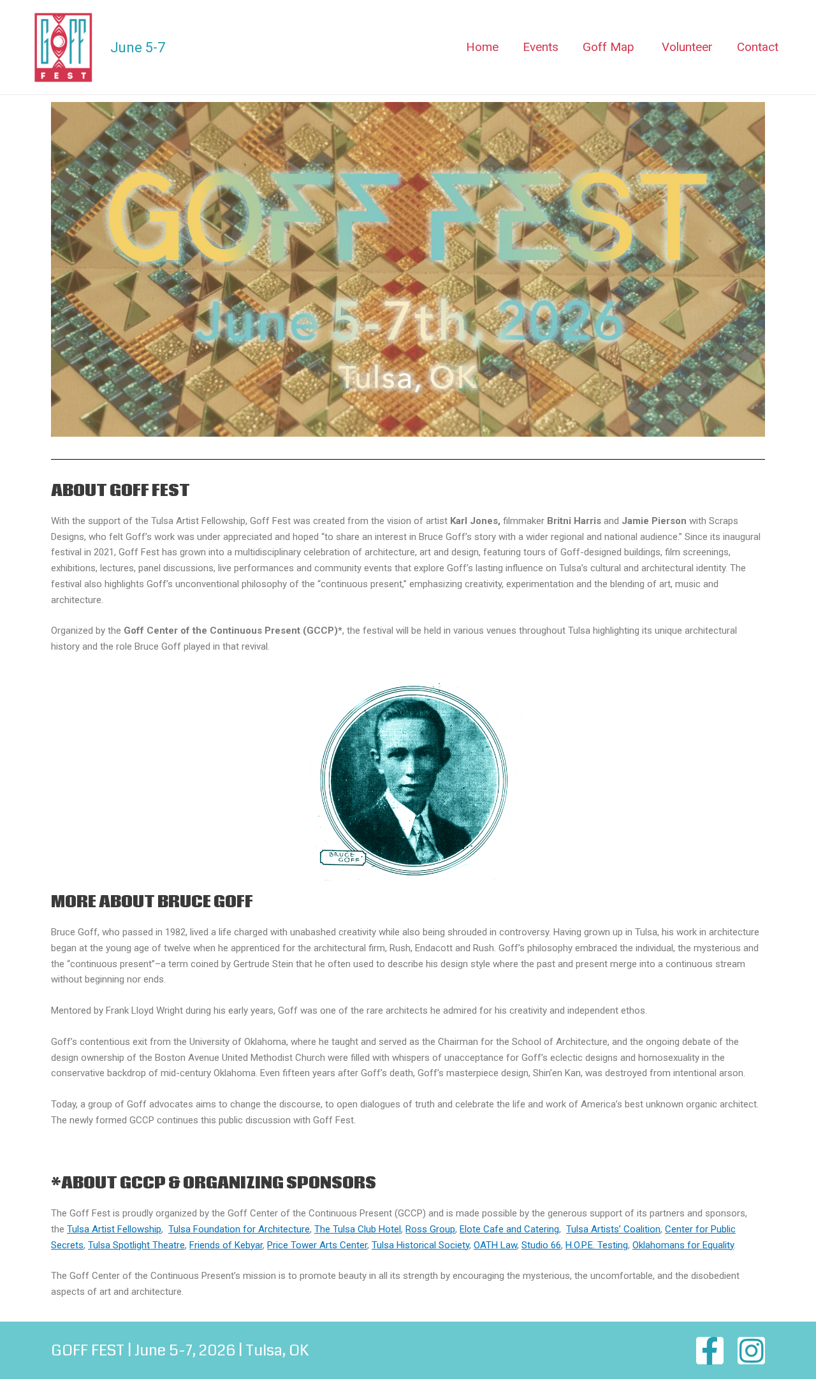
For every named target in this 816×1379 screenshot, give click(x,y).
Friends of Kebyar (226, 1245)
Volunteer (687, 47)
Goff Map (608, 47)
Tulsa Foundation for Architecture (239, 1229)
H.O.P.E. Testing (596, 1245)
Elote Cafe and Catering (509, 1229)
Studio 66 (541, 1245)
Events (540, 47)
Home (482, 47)
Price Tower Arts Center (317, 1245)
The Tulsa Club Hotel (357, 1229)
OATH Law (495, 1245)
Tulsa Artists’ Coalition (613, 1229)
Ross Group (430, 1229)
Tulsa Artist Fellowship (114, 1229)
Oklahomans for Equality (683, 1245)
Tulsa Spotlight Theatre (136, 1245)
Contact (757, 47)
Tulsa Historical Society (420, 1245)
